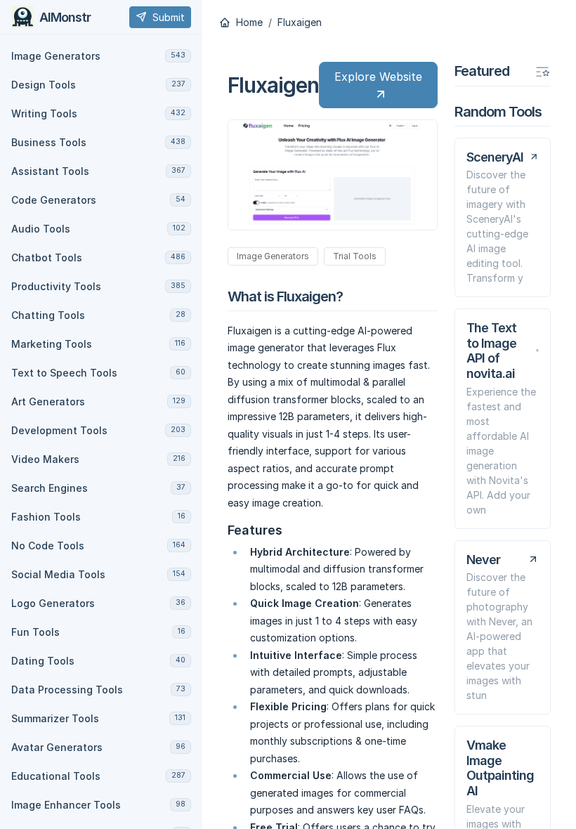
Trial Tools (355, 256)
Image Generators (273, 256)
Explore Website (378, 77)
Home (248, 22)
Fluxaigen (299, 22)
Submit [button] (168, 17)
